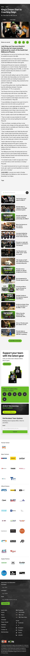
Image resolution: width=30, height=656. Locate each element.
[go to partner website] (4, 447)
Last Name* (3, 590)
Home (2, 6)
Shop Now (7, 364)
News (7, 6)
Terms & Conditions (21, 651)
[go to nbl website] (4, 642)
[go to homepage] (11, 641)
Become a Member (9, 412)
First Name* (4, 584)
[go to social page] (4, 394)
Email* (4, 425)
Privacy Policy (5, 652)
